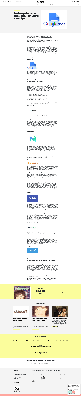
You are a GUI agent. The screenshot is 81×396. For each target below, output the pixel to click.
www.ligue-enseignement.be (17, 382)
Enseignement (43, 378)
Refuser (73, 391)
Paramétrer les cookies (72, 393)
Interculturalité (50, 4)
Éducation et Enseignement (33, 4)
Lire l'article (16, 329)
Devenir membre (34, 379)
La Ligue (73, 1)
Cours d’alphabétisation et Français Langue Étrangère (63, 378)
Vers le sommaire (65, 291)
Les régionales (34, 380)
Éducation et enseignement (43, 375)
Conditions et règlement (54, 379)
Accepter (70, 391)
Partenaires (33, 381)
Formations (43, 4)
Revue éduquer (43, 377)
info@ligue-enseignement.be (17, 381)
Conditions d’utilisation (74, 395)
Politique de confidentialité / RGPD (48, 395)
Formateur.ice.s (53, 378)
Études (42, 379)
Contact (77, 1)
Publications (46, 363)
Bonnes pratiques (17, 10)
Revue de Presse (40, 363)
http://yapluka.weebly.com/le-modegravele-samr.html (45, 178)
